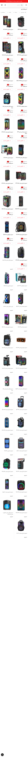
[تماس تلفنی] (2, 754)
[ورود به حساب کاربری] (5, 5)
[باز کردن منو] (26, 5)
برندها (16, 12)
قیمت (10, 12)
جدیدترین (22, 12)
